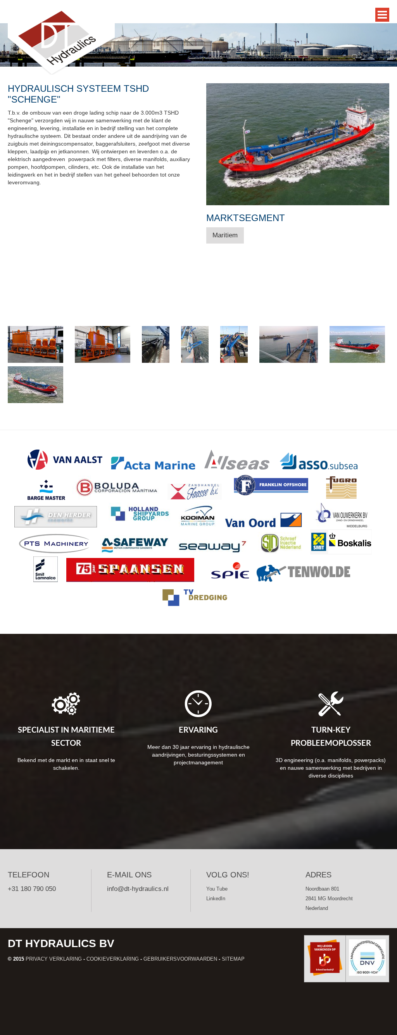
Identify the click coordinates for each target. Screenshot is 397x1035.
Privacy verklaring (54, 959)
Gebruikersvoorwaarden (180, 959)
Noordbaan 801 (322, 889)
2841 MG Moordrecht (329, 898)
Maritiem (225, 235)
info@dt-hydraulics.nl (138, 889)
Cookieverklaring (112, 959)
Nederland (317, 908)
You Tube (217, 889)
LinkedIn (215, 898)
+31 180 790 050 (32, 889)
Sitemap (233, 959)
